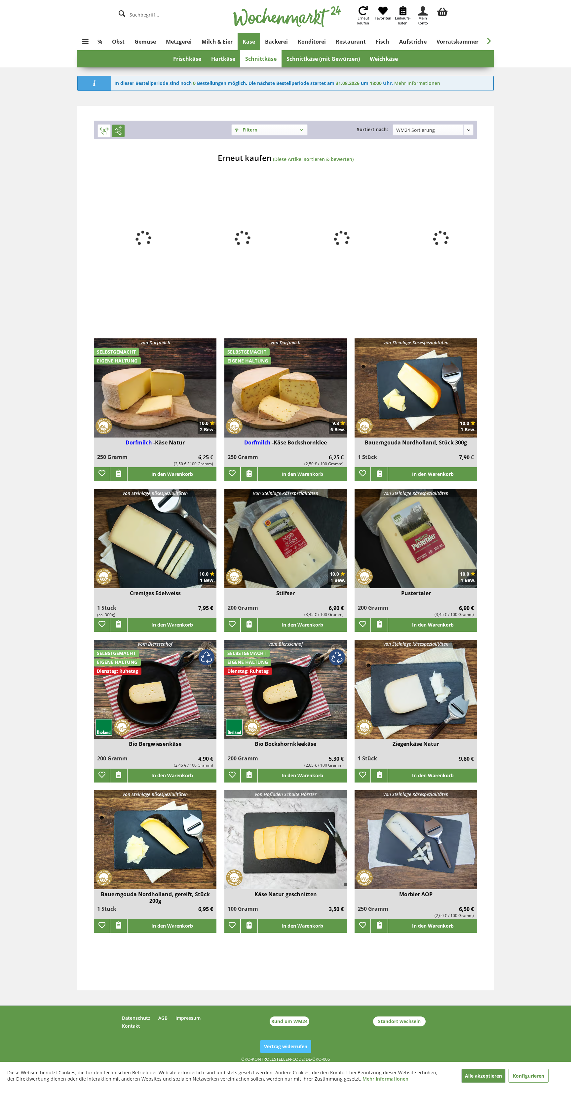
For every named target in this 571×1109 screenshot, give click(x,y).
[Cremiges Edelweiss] (155, 542)
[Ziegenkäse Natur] (416, 693)
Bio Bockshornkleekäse (285, 744)
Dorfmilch (139, 442)
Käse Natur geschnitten (285, 894)
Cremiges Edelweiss (155, 593)
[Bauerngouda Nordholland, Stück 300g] (416, 392)
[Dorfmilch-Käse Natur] (155, 392)
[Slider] (104, 130)
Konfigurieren (528, 1076)
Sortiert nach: (372, 129)
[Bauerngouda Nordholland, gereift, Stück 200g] (155, 843)
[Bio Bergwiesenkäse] (155, 693)
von (155, 342)
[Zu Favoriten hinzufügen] (102, 474)
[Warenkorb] (442, 11)
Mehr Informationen (417, 83)
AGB (163, 1018)
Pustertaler (416, 593)
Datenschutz (136, 1018)
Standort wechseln (399, 1021)
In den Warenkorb (172, 474)
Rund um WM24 (289, 1021)
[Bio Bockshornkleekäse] (285, 693)
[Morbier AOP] (416, 843)
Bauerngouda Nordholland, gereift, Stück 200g (155, 897)
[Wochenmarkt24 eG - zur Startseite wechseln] (287, 16)
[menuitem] (442, 11)
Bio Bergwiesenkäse (155, 744)
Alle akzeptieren (483, 1076)
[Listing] (118, 131)
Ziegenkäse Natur (416, 744)
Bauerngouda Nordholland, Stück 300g (416, 442)
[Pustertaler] (416, 542)
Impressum (188, 1018)
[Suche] (122, 13)
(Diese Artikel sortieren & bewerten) (313, 159)
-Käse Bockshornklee (299, 442)
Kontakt (131, 1026)
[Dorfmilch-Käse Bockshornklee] (285, 392)
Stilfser (285, 593)
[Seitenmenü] (85, 41)
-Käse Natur (169, 442)
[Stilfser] (285, 542)
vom (155, 644)
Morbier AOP (416, 894)
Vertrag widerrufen (285, 1046)
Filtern (249, 130)
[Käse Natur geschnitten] (285, 843)
